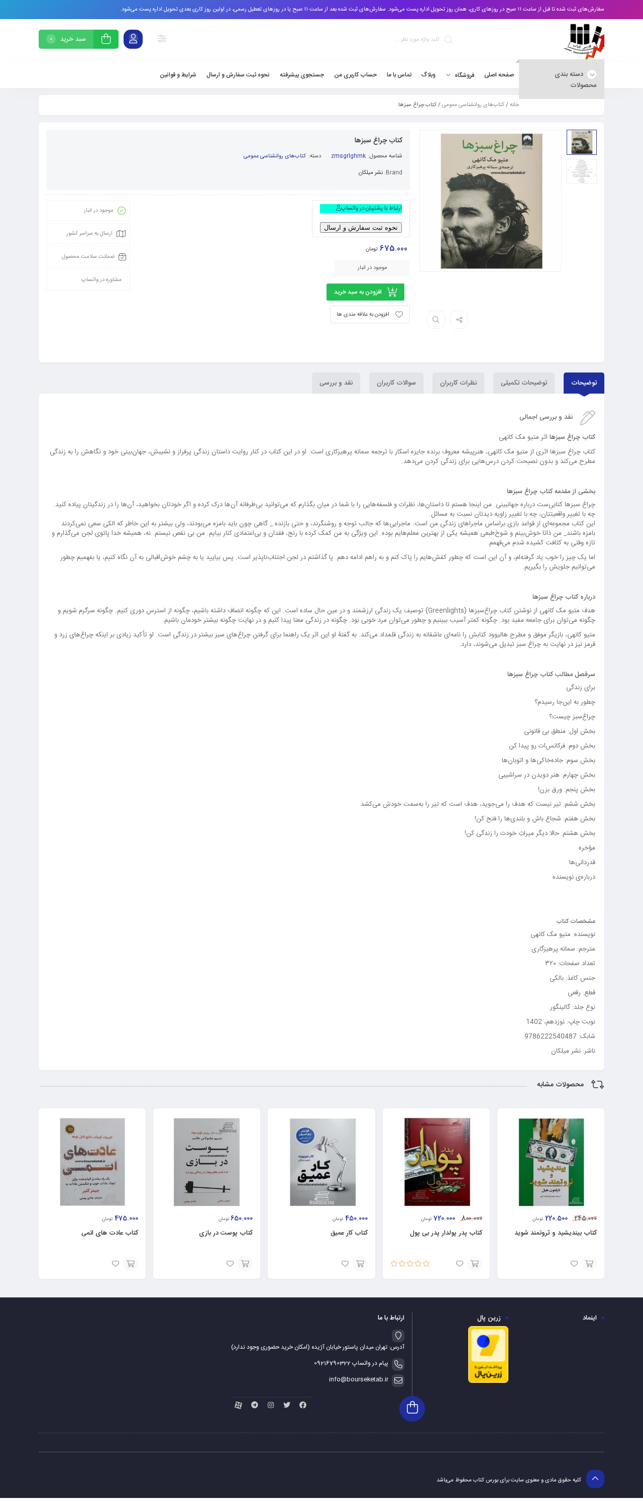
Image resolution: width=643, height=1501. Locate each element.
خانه (514, 105)
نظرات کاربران (458, 383)
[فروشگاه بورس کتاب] (584, 41)
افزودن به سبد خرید (358, 292)
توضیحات (584, 383)
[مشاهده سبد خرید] (106, 40)
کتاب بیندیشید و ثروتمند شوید (555, 1233)
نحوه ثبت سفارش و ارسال (361, 227)
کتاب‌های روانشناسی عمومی (473, 105)
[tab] (584, 383)
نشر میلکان (371, 172)
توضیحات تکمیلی (524, 383)
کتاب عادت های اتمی (109, 1233)
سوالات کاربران (396, 383)
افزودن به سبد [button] (589, 1263)
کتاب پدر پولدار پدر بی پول (446, 1233)
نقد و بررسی (336, 383)
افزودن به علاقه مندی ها (363, 314)
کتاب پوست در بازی (226, 1233)
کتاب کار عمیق (349, 1233)
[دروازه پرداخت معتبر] (488, 1381)
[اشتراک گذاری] (459, 320)
